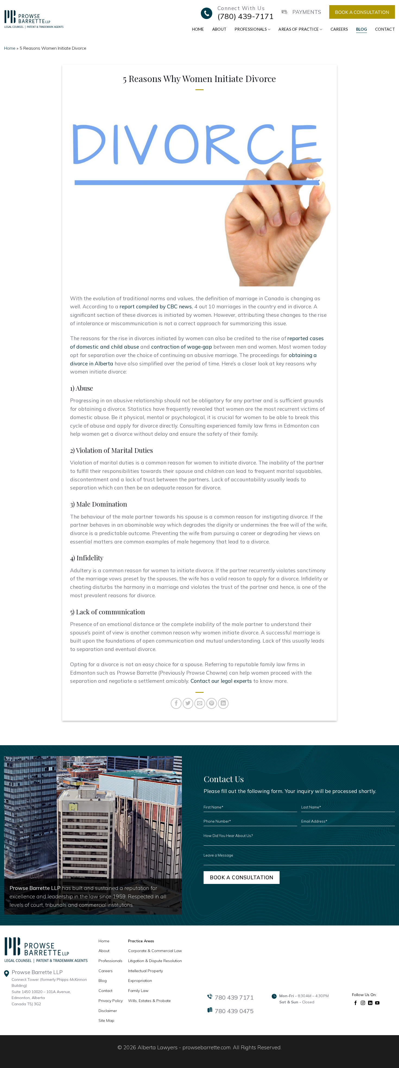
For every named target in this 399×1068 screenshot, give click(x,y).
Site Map (106, 1020)
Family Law (138, 991)
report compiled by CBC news (156, 306)
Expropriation (140, 980)
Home (198, 29)
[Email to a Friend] (199, 703)
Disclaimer (108, 1011)
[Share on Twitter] (188, 703)
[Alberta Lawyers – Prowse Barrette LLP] (34, 19)
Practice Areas (141, 941)
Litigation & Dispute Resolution (155, 961)
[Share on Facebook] (176, 703)
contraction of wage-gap (181, 346)
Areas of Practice (298, 29)
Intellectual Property (145, 971)
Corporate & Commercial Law (155, 951)
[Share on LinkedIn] (223, 703)
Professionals (251, 29)
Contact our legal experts (221, 681)
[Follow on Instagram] (363, 1002)
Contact (385, 29)
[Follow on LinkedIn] (370, 1002)
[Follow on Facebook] (355, 1002)
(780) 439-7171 (245, 16)
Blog (361, 29)
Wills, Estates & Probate (149, 1001)
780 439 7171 (234, 997)
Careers (339, 29)
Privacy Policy (111, 1001)
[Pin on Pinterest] (211, 703)
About (219, 29)
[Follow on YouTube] (377, 1002)
